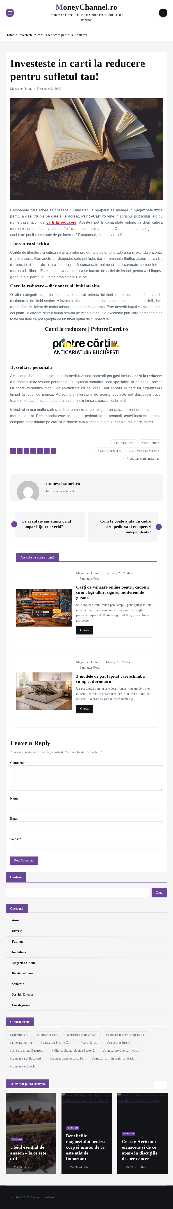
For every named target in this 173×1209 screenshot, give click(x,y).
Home (10, 35)
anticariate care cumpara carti (127, 1034)
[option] (31, 1133)
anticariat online (21, 1042)
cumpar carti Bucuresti (26, 1058)
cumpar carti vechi (23, 1066)
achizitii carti (20, 1034)
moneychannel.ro (63, 483)
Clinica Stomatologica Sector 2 (74, 1050)
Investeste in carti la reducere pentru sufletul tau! (53, 35)
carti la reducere (110, 450)
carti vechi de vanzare (145, 450)
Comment (18, 762)
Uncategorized (22, 1005)
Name (14, 798)
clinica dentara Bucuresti (27, 1050)
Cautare (16, 877)
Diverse (17, 931)
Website (15, 839)
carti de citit (91, 1042)
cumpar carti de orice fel (67, 1058)
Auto (15, 920)
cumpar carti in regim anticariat (114, 1058)
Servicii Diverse (22, 994)
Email (14, 818)
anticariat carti (125, 443)
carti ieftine (151, 443)
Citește (84, 630)
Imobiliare (19, 952)
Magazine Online (21, 88)
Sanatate (18, 984)
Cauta (159, 892)
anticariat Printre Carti (57, 1042)
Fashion (17, 941)
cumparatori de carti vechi (122, 1050)
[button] (157, 1084)
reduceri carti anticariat (144, 458)
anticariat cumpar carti (83, 1034)
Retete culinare (22, 973)
